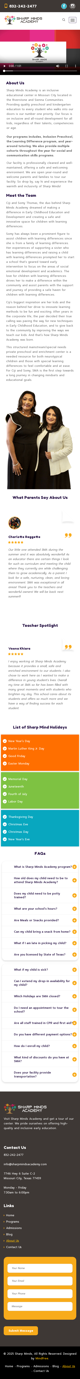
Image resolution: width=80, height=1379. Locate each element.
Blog (9, 1234)
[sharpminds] (23, 20)
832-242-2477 (23, 6)
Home (10, 1215)
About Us (12, 1241)
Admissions (14, 1228)
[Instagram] (72, 6)
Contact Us (14, 1247)
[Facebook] (64, 6)
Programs (12, 1222)
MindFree (42, 1358)
